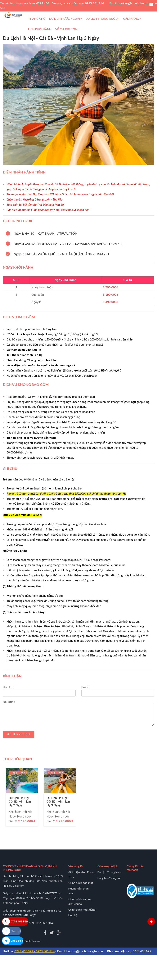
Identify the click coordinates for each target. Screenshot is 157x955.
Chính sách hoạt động (82, 909)
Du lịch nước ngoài (64, 18)
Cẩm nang (131, 18)
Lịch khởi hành (39, 29)
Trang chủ (36, 18)
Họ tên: (8, 687)
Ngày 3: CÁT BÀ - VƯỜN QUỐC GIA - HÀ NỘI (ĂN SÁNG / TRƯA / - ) (61, 254)
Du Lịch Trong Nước (101, 18)
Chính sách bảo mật (80, 883)
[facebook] (45, 932)
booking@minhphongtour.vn (137, 3)
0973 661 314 (94, 3)
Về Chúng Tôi (65, 29)
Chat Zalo (16, 940)
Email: (85, 687)
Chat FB (15, 931)
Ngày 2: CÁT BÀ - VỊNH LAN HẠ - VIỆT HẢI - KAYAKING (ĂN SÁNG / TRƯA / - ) (68, 243)
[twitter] (51, 932)
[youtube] (58, 932)
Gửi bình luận (18, 734)
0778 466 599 (19, 921)
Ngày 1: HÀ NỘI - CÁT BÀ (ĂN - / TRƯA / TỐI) (45, 233)
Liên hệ (72, 915)
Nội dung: (9, 702)
